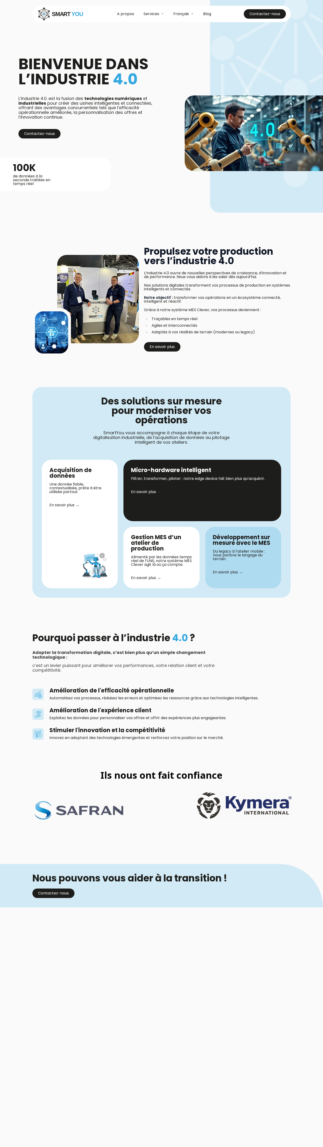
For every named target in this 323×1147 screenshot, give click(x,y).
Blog (207, 14)
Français (181, 14)
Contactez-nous (264, 14)
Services (151, 14)
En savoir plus (162, 346)
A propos (125, 14)
